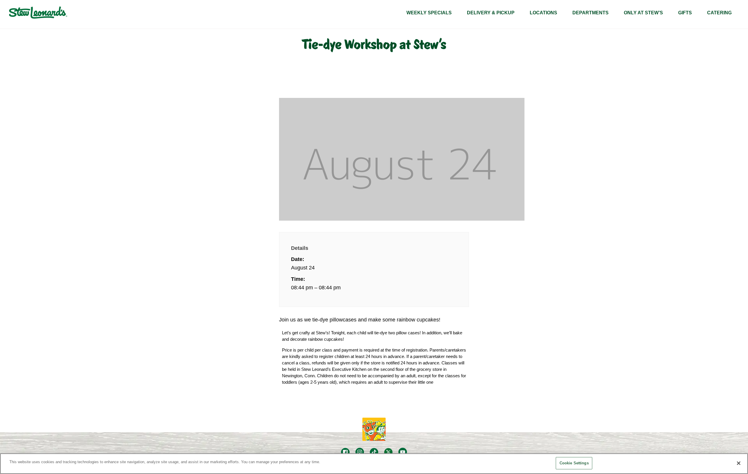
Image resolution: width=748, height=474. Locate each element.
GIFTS (685, 12)
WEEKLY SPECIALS (429, 12)
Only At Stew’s (643, 12)
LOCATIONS (543, 12)
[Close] (738, 463)
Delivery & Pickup (491, 12)
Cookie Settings (574, 463)
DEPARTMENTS (590, 12)
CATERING (719, 12)
